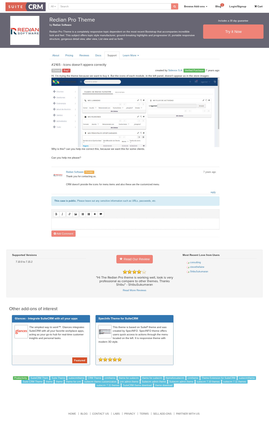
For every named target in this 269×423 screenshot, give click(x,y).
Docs (98, 55)
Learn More (130, 55)
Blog (219, 6)
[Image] (75, 214)
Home (72, 413)
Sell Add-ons (162, 413)
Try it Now (233, 32)
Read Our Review (136, 259)
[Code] (95, 214)
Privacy (129, 413)
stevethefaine (196, 267)
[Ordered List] (89, 214)
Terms (144, 413)
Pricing (69, 55)
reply (213, 192)
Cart (260, 6)
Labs (116, 413)
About (55, 55)
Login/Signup (237, 6)
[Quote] (101, 214)
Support (112, 55)
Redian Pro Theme (72, 19)
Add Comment (64, 233)
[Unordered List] (83, 214)
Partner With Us (187, 413)
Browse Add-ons (195, 6)
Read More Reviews (134, 290)
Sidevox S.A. (175, 70)
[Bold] (56, 214)
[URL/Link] (69, 214)
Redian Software (62, 25)
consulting (195, 262)
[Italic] (62, 214)
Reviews (84, 55)
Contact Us (100, 413)
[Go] (174, 6)
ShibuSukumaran (198, 271)
